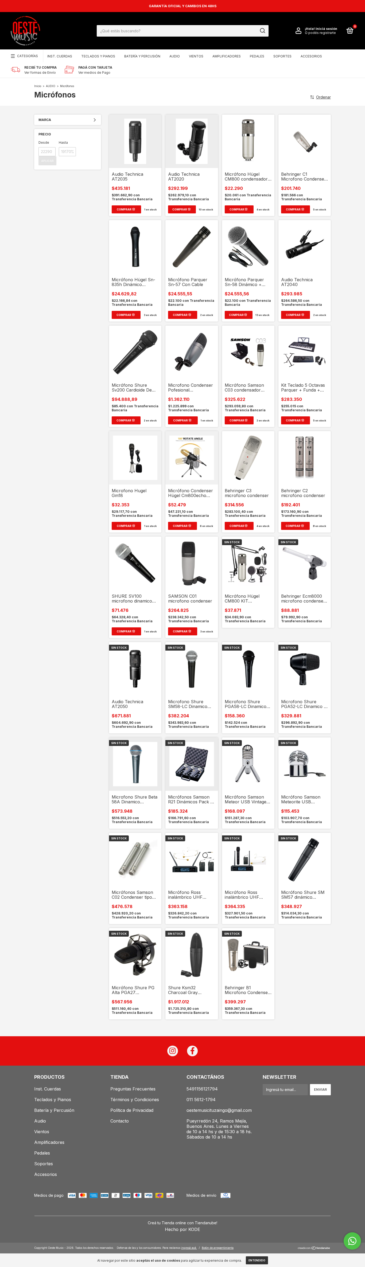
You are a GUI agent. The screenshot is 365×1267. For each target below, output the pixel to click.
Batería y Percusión (142, 56)
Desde (43, 142)
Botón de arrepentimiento (218, 1247)
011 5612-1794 (201, 1099)
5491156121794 (202, 1089)
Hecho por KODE (182, 1229)
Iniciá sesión (326, 29)
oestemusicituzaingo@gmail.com (219, 1110)
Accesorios (311, 56)
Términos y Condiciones (134, 1099)
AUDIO (50, 86)
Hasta (63, 142)
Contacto (119, 1121)
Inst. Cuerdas (59, 56)
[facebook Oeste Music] (192, 1051)
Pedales (257, 56)
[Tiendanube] (314, 1248)
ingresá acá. (189, 1247)
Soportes (282, 56)
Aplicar (47, 160)
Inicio (37, 86)
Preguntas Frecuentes (133, 1089)
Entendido (256, 1260)
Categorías (27, 56)
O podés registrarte (320, 33)
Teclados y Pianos (98, 56)
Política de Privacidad (131, 1110)
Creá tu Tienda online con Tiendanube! (182, 1223)
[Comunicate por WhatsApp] (352, 1241)
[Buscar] (262, 31)
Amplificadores (226, 56)
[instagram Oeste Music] (172, 1051)
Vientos (196, 56)
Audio (174, 56)
